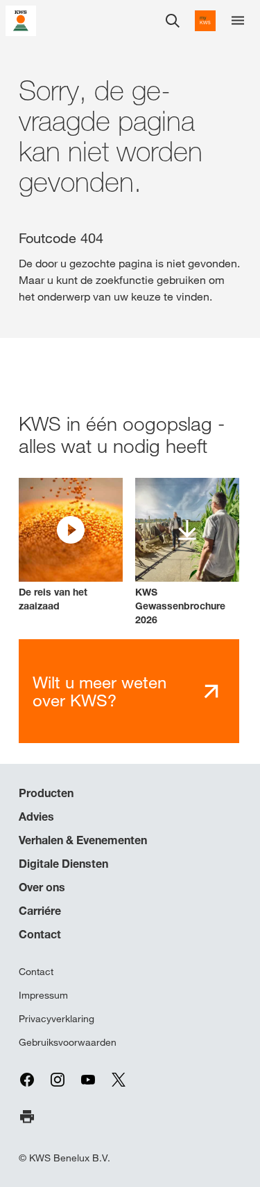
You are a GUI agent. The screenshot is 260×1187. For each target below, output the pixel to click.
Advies (36, 816)
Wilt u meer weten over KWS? (99, 691)
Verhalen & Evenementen (83, 840)
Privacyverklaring (56, 1018)
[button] (71, 545)
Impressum (43, 995)
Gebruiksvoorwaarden (67, 1042)
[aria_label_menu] (237, 20)
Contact (40, 934)
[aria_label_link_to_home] (21, 20)
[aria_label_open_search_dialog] (172, 20)
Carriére (40, 911)
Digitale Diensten (63, 864)
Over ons (42, 887)
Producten (46, 793)
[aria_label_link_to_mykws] (205, 20)
